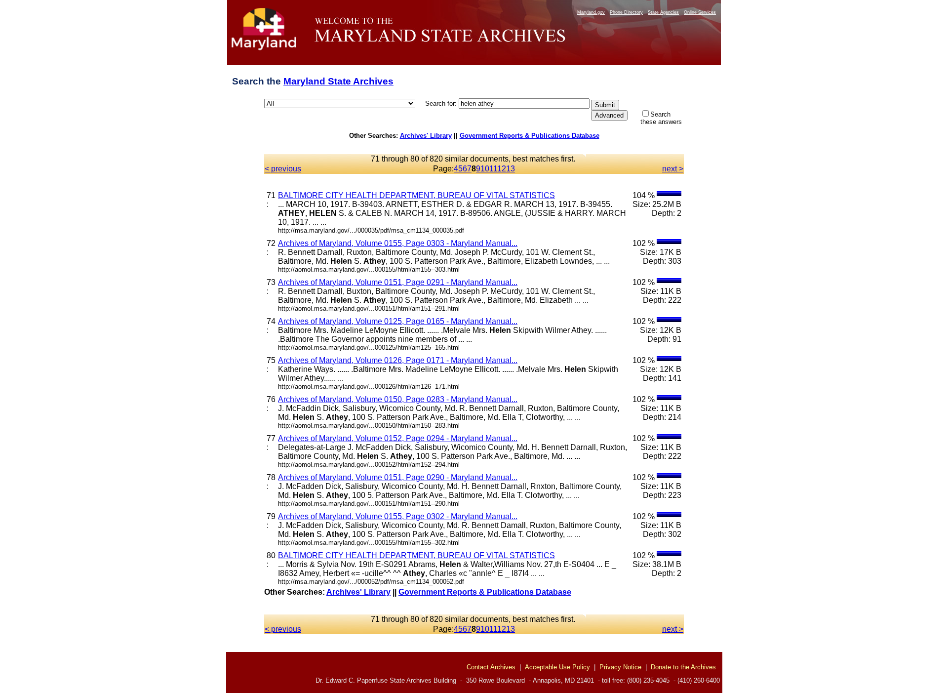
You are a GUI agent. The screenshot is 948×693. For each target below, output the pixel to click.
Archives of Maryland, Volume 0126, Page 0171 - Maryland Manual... (397, 360)
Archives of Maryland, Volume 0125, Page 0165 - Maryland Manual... (397, 321)
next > (672, 168)
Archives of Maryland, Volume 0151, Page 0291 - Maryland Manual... (397, 282)
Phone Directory (626, 12)
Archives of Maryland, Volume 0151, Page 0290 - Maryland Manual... (397, 477)
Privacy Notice (620, 667)
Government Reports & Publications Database (529, 135)
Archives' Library (426, 135)
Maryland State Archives (338, 81)
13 (510, 168)
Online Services (700, 12)
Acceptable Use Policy (557, 667)
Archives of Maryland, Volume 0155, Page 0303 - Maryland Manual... (397, 243)
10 (484, 168)
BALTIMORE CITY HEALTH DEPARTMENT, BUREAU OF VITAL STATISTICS (416, 195)
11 (493, 168)
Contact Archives (491, 667)
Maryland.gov (591, 12)
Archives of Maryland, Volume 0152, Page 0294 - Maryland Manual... (397, 438)
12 (501, 168)
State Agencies (663, 12)
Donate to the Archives (683, 667)
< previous (283, 168)
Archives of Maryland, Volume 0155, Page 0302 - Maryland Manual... (397, 516)
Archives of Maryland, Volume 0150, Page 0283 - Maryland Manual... (397, 399)
